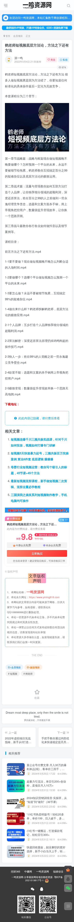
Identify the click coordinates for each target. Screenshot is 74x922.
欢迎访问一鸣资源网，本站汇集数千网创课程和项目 (40, 18)
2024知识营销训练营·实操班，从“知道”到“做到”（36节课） (47, 800)
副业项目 (35, 667)
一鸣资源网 (42, 871)
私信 (65, 59)
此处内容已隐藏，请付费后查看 (38, 418)
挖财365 (15, 871)
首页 (7, 35)
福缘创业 (58, 871)
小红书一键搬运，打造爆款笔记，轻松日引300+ (45, 833)
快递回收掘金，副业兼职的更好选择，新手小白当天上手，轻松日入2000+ (46, 851)
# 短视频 (12, 673)
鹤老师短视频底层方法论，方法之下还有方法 (37, 48)
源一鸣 (18, 58)
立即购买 (37, 553)
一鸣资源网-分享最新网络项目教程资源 (31, 877)
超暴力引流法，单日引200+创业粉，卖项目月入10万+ (46, 783)
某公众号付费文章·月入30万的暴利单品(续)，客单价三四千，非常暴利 (47, 769)
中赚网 (28, 871)
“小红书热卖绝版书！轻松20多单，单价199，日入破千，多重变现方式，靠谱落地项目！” (46, 818)
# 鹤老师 (28, 673)
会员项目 (18, 35)
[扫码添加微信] (68, 888)
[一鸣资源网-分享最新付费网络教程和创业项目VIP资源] (37, 4)
